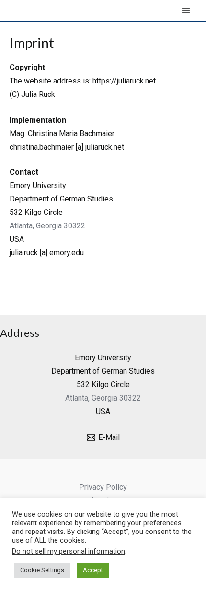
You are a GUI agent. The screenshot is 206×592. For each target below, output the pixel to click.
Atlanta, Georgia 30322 (47, 225)
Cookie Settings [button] (42, 570)
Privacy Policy (103, 487)
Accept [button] (93, 570)
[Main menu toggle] (185, 10)
